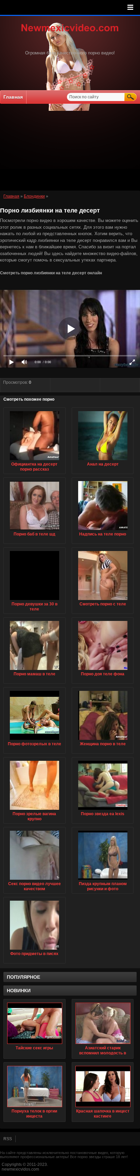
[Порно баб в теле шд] (34, 530)
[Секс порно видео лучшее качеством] (34, 880)
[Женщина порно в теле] (102, 740)
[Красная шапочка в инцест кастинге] (102, 1086)
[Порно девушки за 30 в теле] (34, 600)
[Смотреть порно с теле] (102, 600)
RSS (7, 1138)
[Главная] (70, 32)
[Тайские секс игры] (34, 1023)
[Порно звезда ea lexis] (102, 810)
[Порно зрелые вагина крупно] (34, 810)
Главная (13, 97)
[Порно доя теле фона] (102, 670)
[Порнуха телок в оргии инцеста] (34, 1086)
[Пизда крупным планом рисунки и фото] (102, 880)
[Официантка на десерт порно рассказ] (34, 460)
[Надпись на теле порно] (102, 530)
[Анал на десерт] (102, 460)
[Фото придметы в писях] (34, 950)
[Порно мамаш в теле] (34, 670)
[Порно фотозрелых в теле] (34, 740)
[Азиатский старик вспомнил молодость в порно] (102, 1023)
